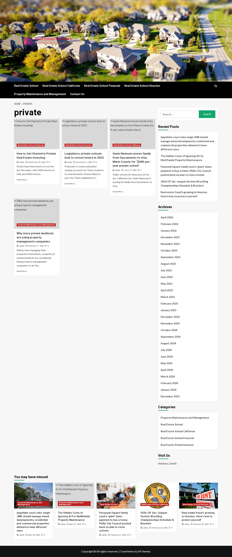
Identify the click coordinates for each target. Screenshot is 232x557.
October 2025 (169, 250)
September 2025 (171, 257)
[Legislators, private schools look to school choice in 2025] (84, 134)
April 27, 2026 (75, 524)
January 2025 (168, 310)
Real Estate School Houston (142, 85)
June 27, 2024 (130, 170)
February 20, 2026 (159, 528)
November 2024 (170, 323)
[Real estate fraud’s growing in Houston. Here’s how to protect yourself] (198, 496)
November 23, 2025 (36, 162)
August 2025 (168, 263)
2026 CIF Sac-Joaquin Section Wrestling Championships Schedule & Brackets (184, 183)
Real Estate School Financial (102, 85)
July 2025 (166, 270)
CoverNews (127, 551)
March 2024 (168, 376)
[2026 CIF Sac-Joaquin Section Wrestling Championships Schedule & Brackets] (157, 496)
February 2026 (169, 223)
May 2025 (166, 283)
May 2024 (166, 363)
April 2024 (167, 369)
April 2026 (167, 217)
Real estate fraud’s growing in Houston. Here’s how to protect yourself (184, 194)
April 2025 (167, 290)
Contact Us (77, 94)
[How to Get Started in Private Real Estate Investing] (36, 134)
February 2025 (169, 303)
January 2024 (168, 389)
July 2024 (166, 349)
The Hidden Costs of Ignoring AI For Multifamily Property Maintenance (182, 158)
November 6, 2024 (84, 162)
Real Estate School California (61, 85)
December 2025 (170, 237)
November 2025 (170, 243)
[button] (216, 86)
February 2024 (169, 383)
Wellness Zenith (167, 463)
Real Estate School (26, 85)
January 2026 (168, 230)
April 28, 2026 (34, 535)
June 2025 (167, 276)
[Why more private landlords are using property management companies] (36, 214)
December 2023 (170, 396)
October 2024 (169, 330)
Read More (22, 179)
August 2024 (168, 343)
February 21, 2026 (118, 535)
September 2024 (171, 336)
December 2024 (170, 316)
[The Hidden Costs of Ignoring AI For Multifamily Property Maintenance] (74, 496)
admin (21, 162)
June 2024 (167, 356)
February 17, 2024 (36, 246)
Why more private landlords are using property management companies (35, 237)
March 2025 (168, 296)
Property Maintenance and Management (40, 94)
